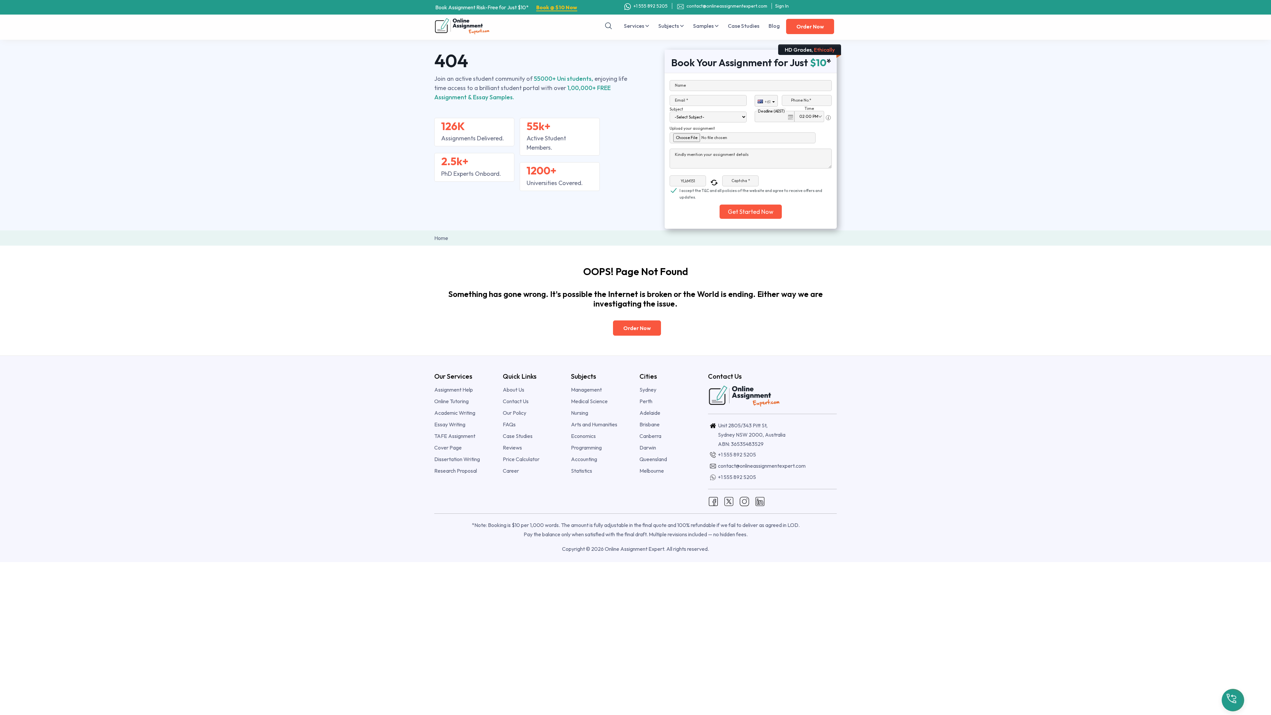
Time (809, 108)
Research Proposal (455, 470)
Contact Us (516, 401)
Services (634, 26)
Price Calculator (521, 459)
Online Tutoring (451, 401)
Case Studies (743, 26)
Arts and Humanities (594, 424)
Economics (583, 436)
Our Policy (514, 412)
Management (586, 389)
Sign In (782, 6)
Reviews (512, 447)
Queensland (653, 459)
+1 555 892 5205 (650, 6)
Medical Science (589, 401)
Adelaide (649, 412)
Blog (774, 26)
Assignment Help (453, 389)
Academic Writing (454, 412)
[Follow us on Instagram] (744, 501)
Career (511, 470)
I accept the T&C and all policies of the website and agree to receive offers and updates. (751, 191)
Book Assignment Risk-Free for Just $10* (506, 7)
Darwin (647, 447)
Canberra (650, 436)
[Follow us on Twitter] (729, 501)
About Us (513, 389)
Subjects (669, 26)
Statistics (581, 470)
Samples (704, 26)
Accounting (584, 459)
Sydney (647, 389)
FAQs (509, 424)
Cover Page (448, 447)
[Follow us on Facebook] (713, 501)
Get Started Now (751, 211)
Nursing (579, 412)
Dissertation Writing (457, 459)
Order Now (810, 26)
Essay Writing (449, 424)
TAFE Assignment (454, 436)
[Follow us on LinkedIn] (760, 501)
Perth (645, 401)
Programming (586, 447)
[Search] (608, 25)
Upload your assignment (692, 128)
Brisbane (649, 424)
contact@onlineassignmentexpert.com (726, 6)
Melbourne (651, 470)
